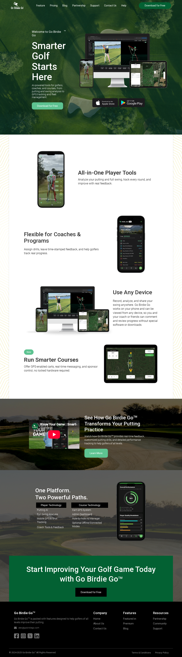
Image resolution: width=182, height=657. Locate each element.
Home (96, 618)
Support (94, 5)
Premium (128, 623)
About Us (98, 623)
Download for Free (155, 5)
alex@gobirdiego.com (28, 628)
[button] (40, 5)
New (29, 352)
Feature (40, 5)
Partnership (78, 5)
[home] (17, 5)
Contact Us (110, 5)
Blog (64, 5)
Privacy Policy (162, 652)
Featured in (129, 618)
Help (123, 5)
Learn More (96, 453)
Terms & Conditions (141, 652)
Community (160, 623)
